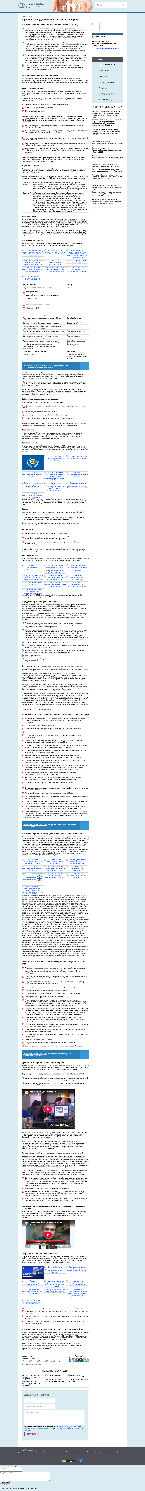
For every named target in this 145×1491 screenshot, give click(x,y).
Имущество (103, 76)
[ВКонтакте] (70, 1360)
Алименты (103, 88)
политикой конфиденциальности (69, 1427)
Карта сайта (120, 1452)
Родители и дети (105, 71)
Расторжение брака (106, 82)
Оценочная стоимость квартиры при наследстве (54, 1380)
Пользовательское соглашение (75, 1452)
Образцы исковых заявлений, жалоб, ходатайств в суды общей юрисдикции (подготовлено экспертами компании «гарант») (107, 122)
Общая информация (107, 65)
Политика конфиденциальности (54, 1452)
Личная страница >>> (107, 49)
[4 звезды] (49, 1361)
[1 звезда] (25, 1361)
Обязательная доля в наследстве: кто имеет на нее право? (31, 1383)
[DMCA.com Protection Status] (68, 1462)
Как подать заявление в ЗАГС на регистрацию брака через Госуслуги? (107, 170)
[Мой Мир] (76, 1360)
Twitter (125, 1457)
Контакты (39, 1452)
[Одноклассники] (73, 1360)
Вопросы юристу (105, 100)
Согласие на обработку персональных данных (101, 1452)
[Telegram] (87, 1360)
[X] (78, 1360)
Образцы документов (107, 94)
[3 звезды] (41, 1361)
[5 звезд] (56, 1361)
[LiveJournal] (81, 1360)
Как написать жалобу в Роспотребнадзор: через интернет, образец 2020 (106, 150)
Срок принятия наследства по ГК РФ (78, 1380)
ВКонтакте (120, 1457)
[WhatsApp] (84, 1360)
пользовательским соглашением (36, 1428)
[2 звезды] (33, 1361)
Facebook (114, 1457)
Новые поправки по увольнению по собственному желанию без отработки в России (107, 194)
